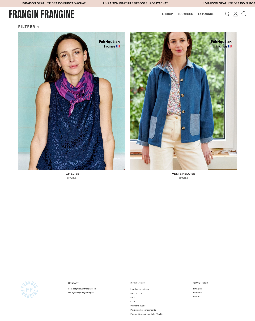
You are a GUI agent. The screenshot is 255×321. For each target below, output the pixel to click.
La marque (206, 14)
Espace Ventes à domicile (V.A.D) (146, 314)
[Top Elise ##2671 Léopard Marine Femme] (71, 101)
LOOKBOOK (185, 14)
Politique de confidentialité (143, 310)
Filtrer (27, 26)
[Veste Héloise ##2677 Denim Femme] (183, 101)
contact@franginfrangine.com (82, 289)
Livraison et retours (139, 289)
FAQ (132, 297)
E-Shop (167, 14)
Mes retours (136, 293)
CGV (132, 301)
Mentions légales (138, 306)
